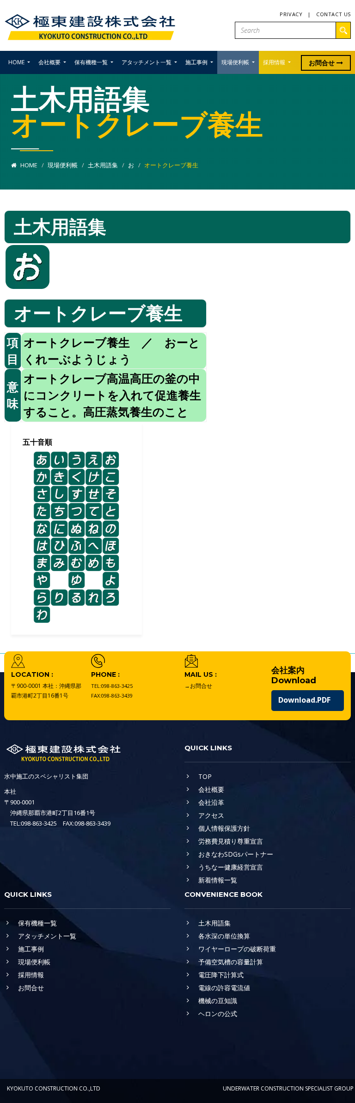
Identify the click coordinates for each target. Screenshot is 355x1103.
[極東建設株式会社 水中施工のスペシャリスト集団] (89, 24)
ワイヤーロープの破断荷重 (237, 948)
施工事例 (31, 948)
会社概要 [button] (50, 62)
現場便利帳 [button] (236, 62)
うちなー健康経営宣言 (230, 867)
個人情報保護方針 (224, 828)
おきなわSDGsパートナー (235, 854)
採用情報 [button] (275, 62)
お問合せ (323, 62)
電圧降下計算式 (221, 974)
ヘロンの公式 (217, 1013)
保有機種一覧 (37, 923)
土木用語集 (103, 165)
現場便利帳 (63, 165)
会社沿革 (211, 802)
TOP (205, 776)
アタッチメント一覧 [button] (147, 62)
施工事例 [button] (197, 62)
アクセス (211, 815)
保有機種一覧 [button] (91, 62)
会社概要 (211, 789)
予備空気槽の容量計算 (230, 961)
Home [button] (17, 62)
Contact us (333, 14)
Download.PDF (304, 700)
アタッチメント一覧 (47, 935)
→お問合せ (198, 686)
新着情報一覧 (217, 880)
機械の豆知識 (217, 1000)
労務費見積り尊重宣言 (230, 841)
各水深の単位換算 (224, 935)
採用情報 (31, 974)
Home (28, 165)
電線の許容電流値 (224, 987)
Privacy (291, 14)
